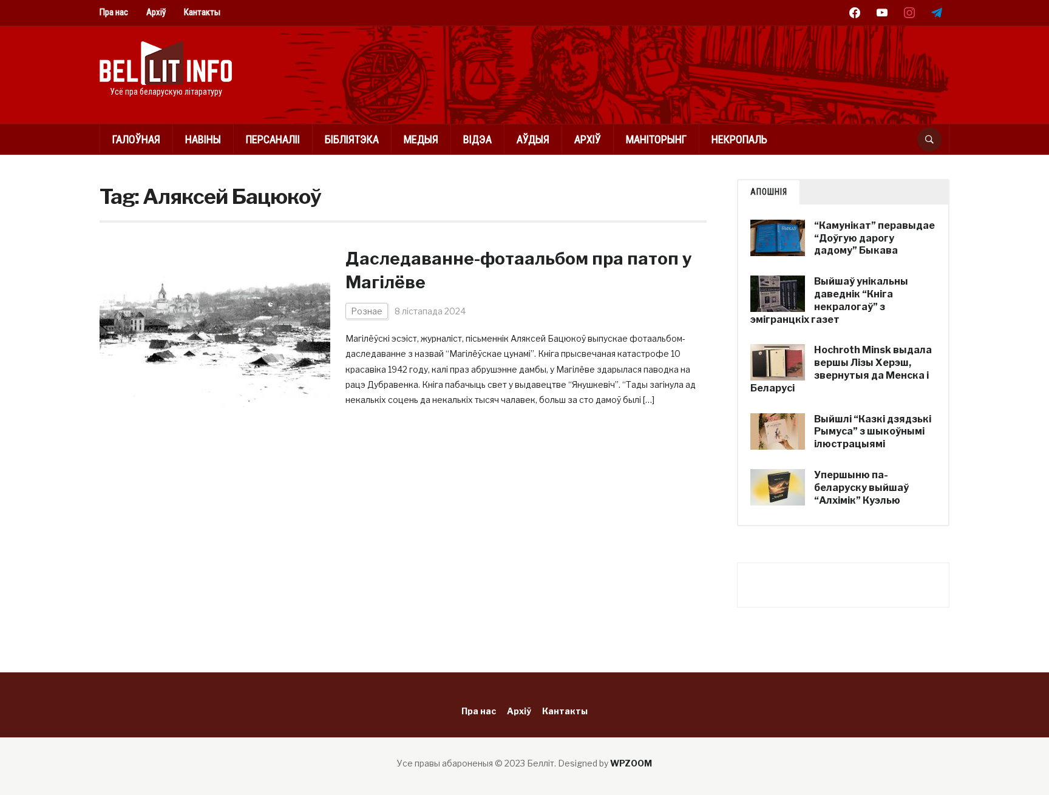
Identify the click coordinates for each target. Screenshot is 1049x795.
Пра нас (114, 12)
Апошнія (768, 192)
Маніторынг (656, 139)
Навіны (203, 139)
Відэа (477, 139)
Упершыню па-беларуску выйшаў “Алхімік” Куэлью (861, 487)
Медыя (421, 139)
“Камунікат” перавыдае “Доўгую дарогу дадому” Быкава (874, 238)
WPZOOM (631, 763)
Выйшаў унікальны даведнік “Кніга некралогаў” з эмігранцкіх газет (829, 300)
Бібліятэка (352, 139)
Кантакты (202, 12)
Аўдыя (533, 139)
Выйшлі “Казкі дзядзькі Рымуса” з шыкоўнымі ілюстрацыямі (872, 431)
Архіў (156, 12)
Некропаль (739, 139)
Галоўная (136, 139)
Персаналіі (273, 139)
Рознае (366, 311)
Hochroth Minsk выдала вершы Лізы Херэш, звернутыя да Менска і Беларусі (841, 368)
